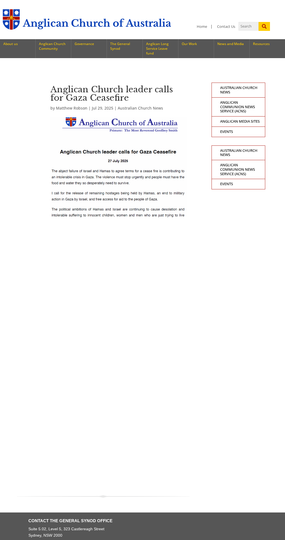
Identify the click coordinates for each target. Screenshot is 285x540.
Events (226, 131)
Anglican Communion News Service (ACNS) (237, 107)
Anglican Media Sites (240, 121)
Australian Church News (140, 108)
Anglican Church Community (52, 46)
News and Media (230, 43)
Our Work (189, 43)
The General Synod (120, 46)
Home (202, 26)
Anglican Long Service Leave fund (157, 48)
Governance (84, 43)
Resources (261, 43)
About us (10, 43)
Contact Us (226, 26)
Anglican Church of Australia (97, 23)
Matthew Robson (71, 108)
